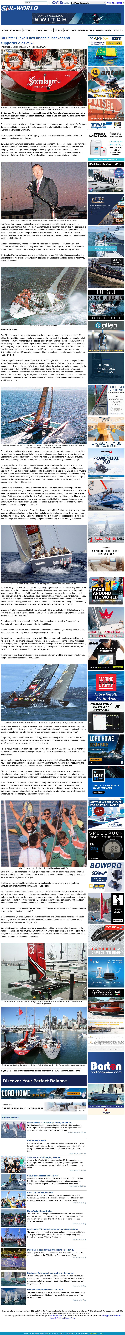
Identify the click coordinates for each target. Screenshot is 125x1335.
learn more (93, 1333)
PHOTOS (48, 30)
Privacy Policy (70, 1318)
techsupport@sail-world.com (111, 1315)
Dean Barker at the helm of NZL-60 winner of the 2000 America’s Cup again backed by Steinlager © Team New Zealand (43, 722)
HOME (5, 30)
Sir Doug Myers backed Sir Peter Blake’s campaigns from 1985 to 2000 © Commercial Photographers (43, 220)
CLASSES (37, 30)
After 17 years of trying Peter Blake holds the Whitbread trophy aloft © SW (43, 868)
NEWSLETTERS (86, 30)
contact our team (56, 1315)
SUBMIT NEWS (103, 30)
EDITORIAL (16, 30)
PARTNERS (70, 30)
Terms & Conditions (57, 1318)
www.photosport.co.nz (55, 109)
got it (101, 1333)
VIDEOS (58, 30)
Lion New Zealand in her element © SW (43, 326)
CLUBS (26, 30)
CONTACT (118, 30)
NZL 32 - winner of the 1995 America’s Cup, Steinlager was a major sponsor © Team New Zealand (43, 584)
